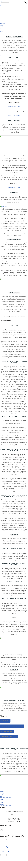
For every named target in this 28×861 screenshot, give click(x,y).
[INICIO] (25, 2)
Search (1, 829)
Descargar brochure (14, 106)
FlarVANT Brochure (5, 721)
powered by (4, 847)
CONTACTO (2, 794)
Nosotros (2, 796)
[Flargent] (5, 2)
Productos (2, 791)
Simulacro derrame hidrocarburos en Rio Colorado (12, 726)
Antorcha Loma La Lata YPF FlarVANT (9, 736)
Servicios (2, 793)
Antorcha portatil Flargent (7, 731)
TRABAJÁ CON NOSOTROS (5, 798)
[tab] (14, 721)
